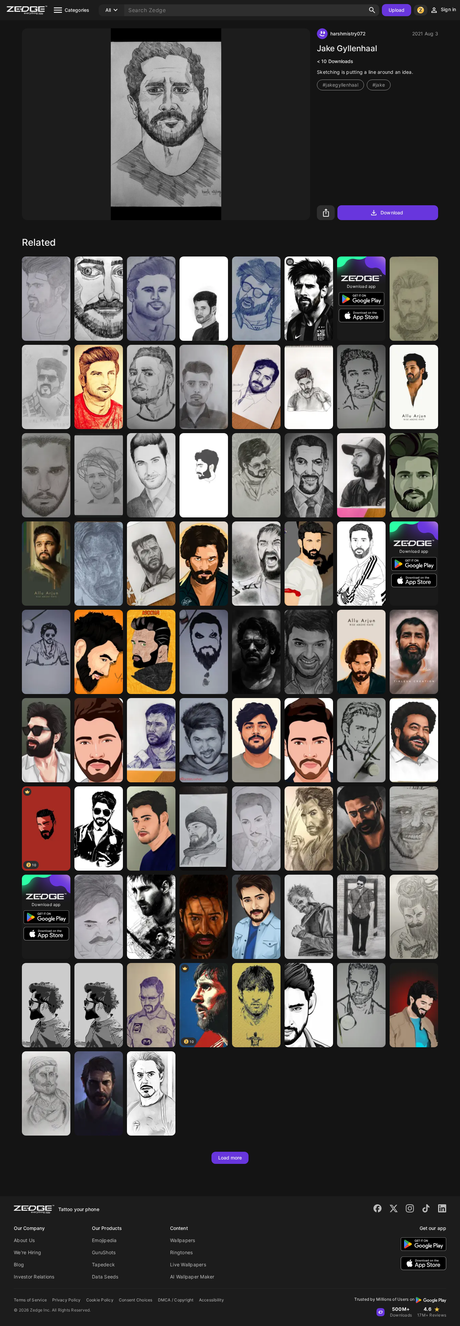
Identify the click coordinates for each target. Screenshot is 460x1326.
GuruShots (104, 1252)
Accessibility (211, 1299)
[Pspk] (98, 917)
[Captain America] (414, 299)
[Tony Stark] (151, 1093)
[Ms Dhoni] (151, 1005)
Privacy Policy (66, 1299)
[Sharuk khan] (46, 652)
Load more (230, 1158)
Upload (397, 10)
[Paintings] (203, 387)
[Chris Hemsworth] (151, 563)
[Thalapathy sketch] (46, 387)
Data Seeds (105, 1276)
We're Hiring (27, 1252)
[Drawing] (414, 828)
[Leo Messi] (361, 563)
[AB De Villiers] (98, 475)
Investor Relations (34, 1276)
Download (392, 212)
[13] (203, 475)
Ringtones (181, 1252)
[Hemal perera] (361, 387)
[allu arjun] (309, 387)
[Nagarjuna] (256, 740)
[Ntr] (256, 828)
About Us (24, 1240)
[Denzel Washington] (309, 475)
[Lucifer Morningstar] (151, 475)
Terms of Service (30, 1299)
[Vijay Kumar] (361, 917)
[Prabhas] (361, 828)
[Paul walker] (361, 1005)
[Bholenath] (414, 917)
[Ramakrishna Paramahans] (414, 652)
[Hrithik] (361, 740)
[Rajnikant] (256, 299)
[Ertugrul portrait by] (203, 828)
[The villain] (151, 652)
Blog (19, 1264)
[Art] (98, 299)
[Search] (372, 10)
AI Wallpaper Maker (192, 1276)
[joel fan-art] (98, 1093)
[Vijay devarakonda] (46, 299)
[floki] (309, 917)
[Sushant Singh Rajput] (151, 299)
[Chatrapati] (46, 1093)
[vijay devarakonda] (414, 1005)
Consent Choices (136, 1299)
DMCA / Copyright (176, 1299)
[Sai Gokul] (98, 828)
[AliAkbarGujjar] (414, 475)
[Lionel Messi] (309, 299)
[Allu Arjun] (414, 387)
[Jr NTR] (414, 740)
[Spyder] (151, 828)
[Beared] (98, 1005)
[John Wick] (98, 563)
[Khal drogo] (203, 652)
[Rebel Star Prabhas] (256, 652)
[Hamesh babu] (203, 299)
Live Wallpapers (188, 1264)
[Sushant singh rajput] (98, 387)
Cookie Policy (99, 1299)
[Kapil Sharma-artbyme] (309, 652)
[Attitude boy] (46, 1005)
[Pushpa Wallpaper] (203, 563)
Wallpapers (182, 1240)
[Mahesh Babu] (98, 740)
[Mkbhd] (151, 387)
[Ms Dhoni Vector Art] (98, 652)
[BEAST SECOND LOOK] (256, 475)
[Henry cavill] (256, 387)
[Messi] (151, 917)
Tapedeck (103, 1264)
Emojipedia (104, 1240)
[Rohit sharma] (361, 475)
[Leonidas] (256, 563)
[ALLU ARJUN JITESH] (203, 740)
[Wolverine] (309, 828)
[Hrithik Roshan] (309, 563)
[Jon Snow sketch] (46, 475)
